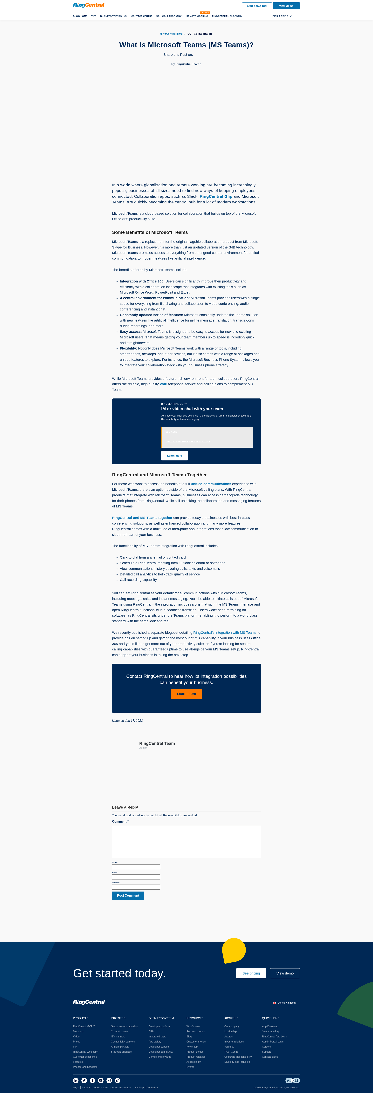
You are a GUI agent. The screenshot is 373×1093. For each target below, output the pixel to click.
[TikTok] (117, 1080)
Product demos (195, 1051)
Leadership (230, 1031)
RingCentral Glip (216, 196)
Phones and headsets (85, 1066)
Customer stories (196, 1041)
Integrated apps (157, 1036)
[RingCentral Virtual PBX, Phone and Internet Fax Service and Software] (89, 5)
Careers (266, 1046)
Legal (76, 1087)
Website (116, 883)
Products (80, 1018)
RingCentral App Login (274, 1036)
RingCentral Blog (171, 33)
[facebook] (92, 1080)
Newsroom (192, 1046)
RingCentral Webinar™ (85, 1051)
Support (266, 1051)
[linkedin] (75, 1080)
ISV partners (118, 1036)
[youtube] (101, 1080)
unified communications (211, 484)
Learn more (174, 455)
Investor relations (234, 1041)
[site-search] (297, 16)
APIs (151, 1031)
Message (78, 1031)
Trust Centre (231, 1051)
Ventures (229, 1046)
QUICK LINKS (270, 1018)
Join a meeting (270, 1031)
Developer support (159, 1046)
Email (115, 873)
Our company (232, 1026)
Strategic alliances (121, 1051)
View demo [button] (285, 973)
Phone (76, 1041)
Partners (118, 1018)
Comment (120, 821)
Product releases (196, 1056)
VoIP (163, 384)
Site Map (139, 1087)
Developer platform (159, 1026)
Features (78, 1061)
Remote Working (197, 16)
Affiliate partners (120, 1046)
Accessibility (193, 1061)
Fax (75, 1046)
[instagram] (109, 1080)
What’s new (193, 1026)
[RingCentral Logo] (89, 1003)
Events (190, 1066)
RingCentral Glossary (227, 16)
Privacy (86, 1087)
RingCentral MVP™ (84, 1026)
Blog (189, 1036)
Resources (194, 1018)
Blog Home (80, 16)
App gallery (155, 1041)
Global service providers (124, 1026)
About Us (231, 1018)
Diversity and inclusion (237, 1061)
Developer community (161, 1051)
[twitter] (84, 1080)
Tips (93, 16)
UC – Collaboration (169, 16)
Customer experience (85, 1056)
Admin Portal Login (272, 1041)
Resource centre (195, 1031)
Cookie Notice (100, 1087)
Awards (228, 1036)
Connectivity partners (123, 1041)
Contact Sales (270, 1056)
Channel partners (120, 1031)
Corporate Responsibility (238, 1056)
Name (115, 862)
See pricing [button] (251, 973)
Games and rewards (160, 1056)
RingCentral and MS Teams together (142, 518)
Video (76, 1036)
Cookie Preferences (121, 1087)
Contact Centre (142, 16)
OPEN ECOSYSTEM (161, 1018)
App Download (270, 1026)
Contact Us (152, 1087)
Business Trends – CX (113, 16)
